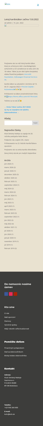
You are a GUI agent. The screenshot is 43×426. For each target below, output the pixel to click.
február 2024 (9, 195)
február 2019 (9, 248)
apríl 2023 (8, 206)
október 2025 (9, 178)
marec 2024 (8, 192)
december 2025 (10, 174)
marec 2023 (8, 209)
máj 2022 (7, 224)
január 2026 (9, 171)
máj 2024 (7, 188)
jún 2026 (7, 164)
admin (9, 23)
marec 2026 (8, 167)
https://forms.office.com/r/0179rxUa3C (23, 96)
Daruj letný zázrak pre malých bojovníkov (20, 153)
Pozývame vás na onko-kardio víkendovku (20, 150)
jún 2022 (7, 220)
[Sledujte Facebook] (6, 294)
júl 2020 (7, 231)
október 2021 (9, 227)
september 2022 (10, 217)
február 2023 (9, 213)
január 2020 (9, 238)
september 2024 (10, 185)
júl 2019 (7, 245)
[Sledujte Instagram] (11, 294)
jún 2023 (7, 199)
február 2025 (9, 181)
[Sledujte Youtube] (15, 294)
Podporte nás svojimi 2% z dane (16, 140)
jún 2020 (7, 234)
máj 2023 (7, 203)
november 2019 (10, 241)
